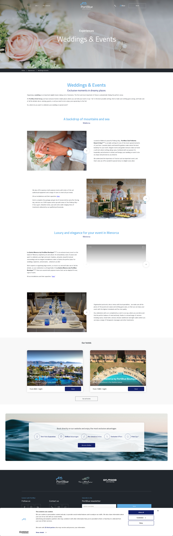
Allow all (141, 512)
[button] (27, 151)
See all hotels (86, 399)
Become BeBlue (86, 445)
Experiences (31, 70)
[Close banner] (158, 510)
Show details (40, 532)
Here (58, 196)
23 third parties (50, 527)
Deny (141, 523)
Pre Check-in (46, 6)
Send (134, 506)
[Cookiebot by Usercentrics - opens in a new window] (24, 532)
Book (137, 6)
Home (23, 70)
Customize (140, 517)
